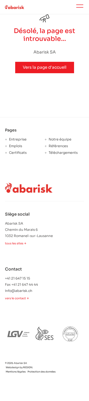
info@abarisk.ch (18, 291)
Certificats (17, 153)
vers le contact (15, 298)
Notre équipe (59, 139)
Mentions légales (16, 371)
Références (58, 146)
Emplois (15, 146)
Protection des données (42, 371)
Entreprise (17, 139)
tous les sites (14, 243)
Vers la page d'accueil (44, 67)
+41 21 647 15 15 (17, 278)
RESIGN (27, 367)
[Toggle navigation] (79, 7)
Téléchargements (63, 153)
